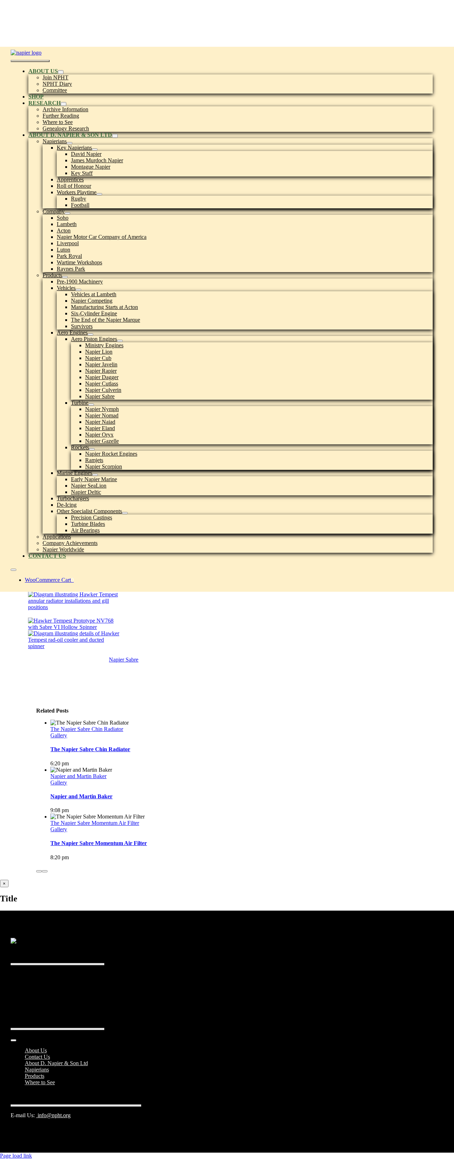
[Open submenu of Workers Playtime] (99, 194)
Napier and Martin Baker (78, 776)
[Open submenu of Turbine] (91, 405)
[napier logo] (26, 53)
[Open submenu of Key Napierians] (95, 149)
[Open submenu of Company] (67, 213)
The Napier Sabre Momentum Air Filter (94, 823)
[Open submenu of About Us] (60, 72)
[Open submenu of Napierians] (69, 143)
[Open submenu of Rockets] (92, 449)
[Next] (45, 871)
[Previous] (39, 871)
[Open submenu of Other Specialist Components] (125, 513)
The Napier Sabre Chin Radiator (86, 729)
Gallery (58, 735)
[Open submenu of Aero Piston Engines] (120, 341)
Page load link (16, 1156)
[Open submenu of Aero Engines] (90, 334)
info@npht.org (53, 1115)
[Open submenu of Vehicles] (78, 290)
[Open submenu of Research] (63, 104)
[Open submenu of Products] (65, 277)
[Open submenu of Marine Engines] (95, 475)
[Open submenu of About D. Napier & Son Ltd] (115, 136)
